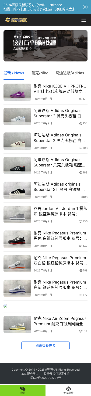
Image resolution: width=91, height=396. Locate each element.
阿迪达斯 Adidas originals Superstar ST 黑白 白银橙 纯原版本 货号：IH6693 (59, 187)
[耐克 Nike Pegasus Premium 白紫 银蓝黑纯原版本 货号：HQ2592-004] (17, 288)
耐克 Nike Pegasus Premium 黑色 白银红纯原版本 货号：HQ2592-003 (60, 236)
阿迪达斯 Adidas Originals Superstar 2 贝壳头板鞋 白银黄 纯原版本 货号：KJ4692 (59, 138)
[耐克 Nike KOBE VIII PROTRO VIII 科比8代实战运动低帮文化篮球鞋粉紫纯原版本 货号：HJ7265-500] (17, 92)
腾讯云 (48, 374)
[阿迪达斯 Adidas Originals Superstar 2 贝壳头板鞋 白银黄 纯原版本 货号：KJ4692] (17, 141)
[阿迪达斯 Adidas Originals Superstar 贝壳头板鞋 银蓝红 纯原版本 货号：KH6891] (17, 165)
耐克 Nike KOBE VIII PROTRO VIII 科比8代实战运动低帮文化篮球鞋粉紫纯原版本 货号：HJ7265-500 (60, 89)
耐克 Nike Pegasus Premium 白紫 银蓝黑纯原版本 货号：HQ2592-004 (60, 285)
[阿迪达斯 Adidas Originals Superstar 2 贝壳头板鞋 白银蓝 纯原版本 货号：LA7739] (17, 116)
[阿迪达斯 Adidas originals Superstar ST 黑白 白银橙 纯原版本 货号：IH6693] (17, 190)
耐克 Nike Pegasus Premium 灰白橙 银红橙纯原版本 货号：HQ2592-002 (61, 260)
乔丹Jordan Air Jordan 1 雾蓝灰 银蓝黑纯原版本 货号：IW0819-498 (60, 211)
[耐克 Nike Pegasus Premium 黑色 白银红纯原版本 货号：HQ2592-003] (17, 239)
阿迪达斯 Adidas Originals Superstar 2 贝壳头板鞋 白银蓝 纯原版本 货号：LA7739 (59, 113)
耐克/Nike (40, 73)
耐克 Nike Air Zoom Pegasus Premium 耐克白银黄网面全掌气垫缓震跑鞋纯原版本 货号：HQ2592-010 (60, 321)
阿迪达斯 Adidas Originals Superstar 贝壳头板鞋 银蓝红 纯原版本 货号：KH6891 (60, 162)
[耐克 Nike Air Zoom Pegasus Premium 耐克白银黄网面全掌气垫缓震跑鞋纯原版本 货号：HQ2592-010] (17, 324)
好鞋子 (49, 369)
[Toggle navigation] (84, 20)
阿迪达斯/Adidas (70, 73)
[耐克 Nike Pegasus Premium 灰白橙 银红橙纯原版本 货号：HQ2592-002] (17, 263)
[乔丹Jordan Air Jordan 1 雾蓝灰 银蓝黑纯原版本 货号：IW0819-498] (17, 214)
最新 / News (14, 73)
